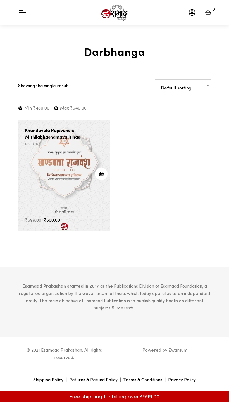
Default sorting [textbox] (176, 88)
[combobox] (183, 85)
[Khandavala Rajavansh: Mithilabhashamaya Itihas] (64, 175)
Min (36, 108)
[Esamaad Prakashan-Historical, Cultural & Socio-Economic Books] (114, 12)
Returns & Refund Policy (93, 379)
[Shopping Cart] (208, 12)
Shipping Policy (48, 379)
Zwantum (177, 350)
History (32, 144)
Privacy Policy (182, 379)
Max (73, 108)
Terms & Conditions (142, 379)
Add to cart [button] (101, 173)
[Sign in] (192, 12)
